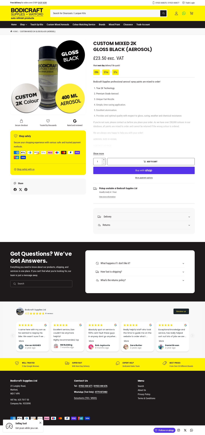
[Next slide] (192, 335)
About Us (142, 390)
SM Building (66, 345)
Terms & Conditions (146, 398)
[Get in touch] (184, 13)
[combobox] (108, 13)
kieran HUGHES (33, 345)
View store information (107, 197)
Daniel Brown (172, 345)
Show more (98, 153)
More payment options (144, 178)
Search (141, 386)
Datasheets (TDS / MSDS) (85, 398)
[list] (102, 364)
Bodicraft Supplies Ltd (35, 309)
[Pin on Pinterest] (26, 189)
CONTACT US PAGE (102, 145)
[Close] (40, 423)
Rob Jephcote (102, 345)
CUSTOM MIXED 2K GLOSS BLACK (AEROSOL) (38, 31)
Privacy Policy (144, 394)
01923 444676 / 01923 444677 (167, 3)
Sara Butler (136, 345)
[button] (191, 13)
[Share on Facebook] (15, 189)
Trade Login (190, 3)
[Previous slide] (12, 335)
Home (15, 31)
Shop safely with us (25, 169)
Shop (22, 24)
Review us (181, 311)
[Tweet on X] (20, 189)
